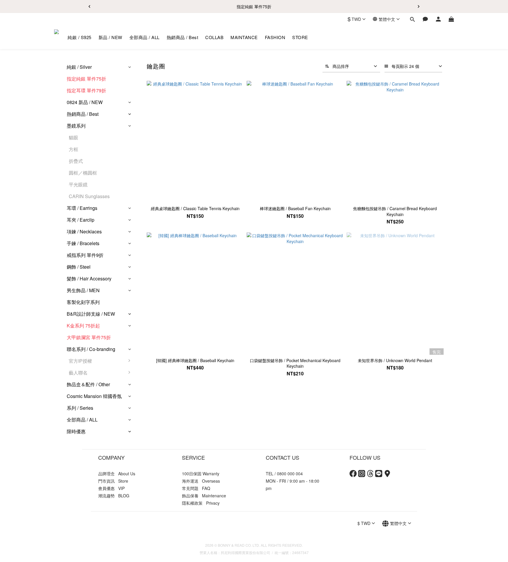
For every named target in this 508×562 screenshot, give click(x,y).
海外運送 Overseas (201, 481)
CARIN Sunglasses (89, 196)
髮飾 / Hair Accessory (89, 278)
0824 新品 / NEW (85, 102)
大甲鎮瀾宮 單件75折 (89, 337)
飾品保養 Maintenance (204, 496)
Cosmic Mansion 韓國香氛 (94, 396)
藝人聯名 (78, 372)
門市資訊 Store (113, 481)
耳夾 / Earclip (80, 219)
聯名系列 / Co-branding (91, 349)
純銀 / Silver (79, 66)
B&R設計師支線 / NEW (91, 313)
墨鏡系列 (76, 125)
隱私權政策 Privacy (201, 503)
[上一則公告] (89, 6)
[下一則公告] (418, 6)
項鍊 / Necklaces (84, 231)
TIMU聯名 (149, 387)
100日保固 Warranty (200, 473)
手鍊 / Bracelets (83, 243)
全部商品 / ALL (82, 419)
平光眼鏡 (78, 184)
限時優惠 (76, 431)
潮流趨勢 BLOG (113, 496)
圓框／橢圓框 (83, 172)
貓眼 (73, 137)
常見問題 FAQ (196, 488)
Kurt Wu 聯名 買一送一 (162, 410)
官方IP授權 (80, 360)
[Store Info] (387, 475)
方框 (73, 149)
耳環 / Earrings (82, 208)
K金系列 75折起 (83, 325)
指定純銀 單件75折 (86, 78)
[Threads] (370, 475)
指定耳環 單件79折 (86, 90)
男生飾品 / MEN (83, 290)
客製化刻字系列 (83, 302)
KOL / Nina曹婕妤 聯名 (162, 399)
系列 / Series (80, 407)
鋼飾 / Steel (79, 266)
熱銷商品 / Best (82, 114)
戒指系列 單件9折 (85, 255)
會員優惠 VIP (111, 488)
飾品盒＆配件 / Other (88, 384)
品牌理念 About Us (116, 473)
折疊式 (76, 161)
